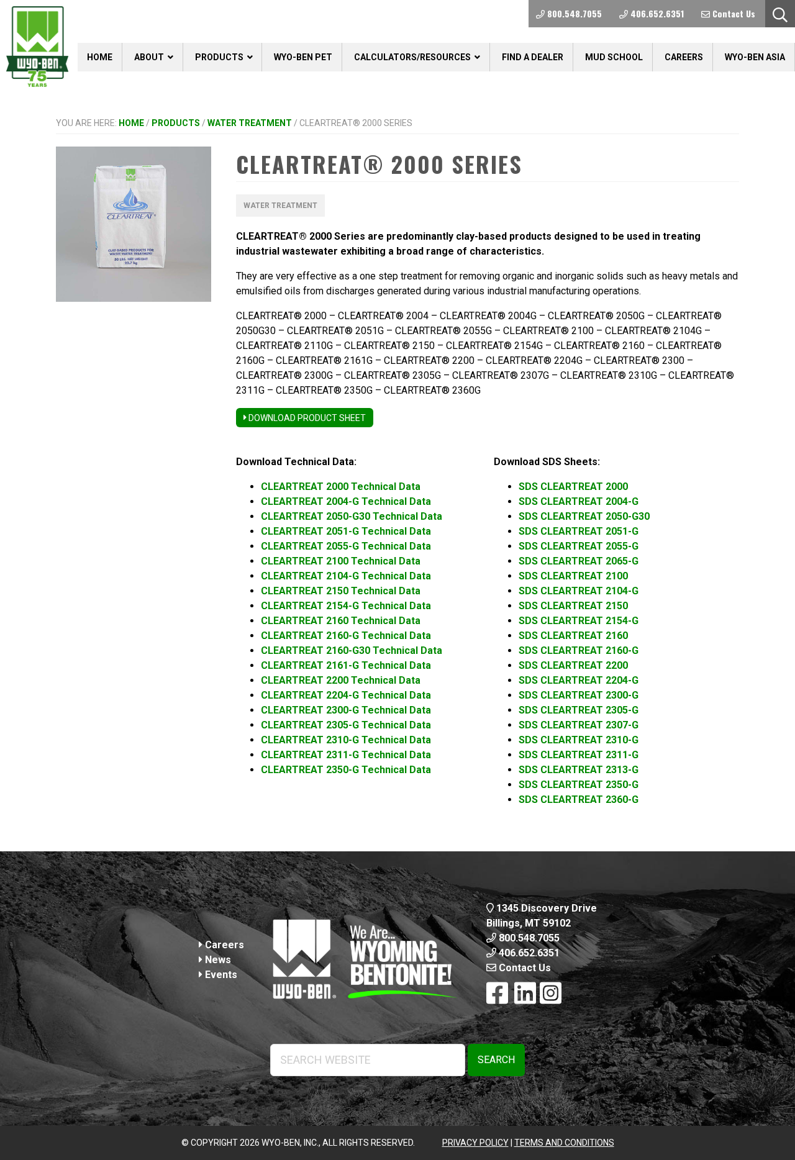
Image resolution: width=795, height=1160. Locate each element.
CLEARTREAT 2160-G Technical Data (346, 635)
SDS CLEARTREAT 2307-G (578, 725)
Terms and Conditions (564, 1143)
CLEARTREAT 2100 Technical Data (340, 561)
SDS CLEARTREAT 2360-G (578, 799)
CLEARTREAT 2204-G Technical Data (346, 695)
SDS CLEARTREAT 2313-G (578, 770)
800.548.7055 (528, 938)
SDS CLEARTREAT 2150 (573, 606)
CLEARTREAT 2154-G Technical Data (346, 606)
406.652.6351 (528, 953)
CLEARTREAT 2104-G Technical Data (346, 576)
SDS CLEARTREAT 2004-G (578, 501)
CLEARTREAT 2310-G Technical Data (346, 740)
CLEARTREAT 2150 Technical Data (340, 591)
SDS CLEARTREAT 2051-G (578, 531)
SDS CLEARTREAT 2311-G (578, 755)
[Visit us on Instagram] (550, 993)
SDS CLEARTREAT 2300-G (578, 695)
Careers (223, 945)
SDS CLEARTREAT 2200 (573, 665)
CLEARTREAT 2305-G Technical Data (346, 725)
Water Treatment (249, 123)
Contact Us (523, 968)
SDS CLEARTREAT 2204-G (578, 680)
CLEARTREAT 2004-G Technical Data (346, 501)
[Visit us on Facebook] (497, 993)
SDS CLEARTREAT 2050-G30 (584, 516)
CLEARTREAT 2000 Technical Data (340, 486)
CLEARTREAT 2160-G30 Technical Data (351, 650)
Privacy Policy (475, 1143)
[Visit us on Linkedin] (525, 993)
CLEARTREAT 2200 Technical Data (340, 680)
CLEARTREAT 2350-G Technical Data (346, 770)
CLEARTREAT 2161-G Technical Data (346, 665)
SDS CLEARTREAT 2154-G (578, 621)
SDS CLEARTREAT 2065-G (578, 561)
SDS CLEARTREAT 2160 (573, 635)
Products (176, 123)
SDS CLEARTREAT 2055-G (578, 546)
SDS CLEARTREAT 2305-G (578, 710)
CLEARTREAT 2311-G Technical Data (346, 755)
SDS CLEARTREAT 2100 (573, 576)
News (216, 960)
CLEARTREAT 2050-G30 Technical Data (351, 516)
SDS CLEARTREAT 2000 (573, 486)
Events (219, 975)
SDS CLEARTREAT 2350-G (578, 785)
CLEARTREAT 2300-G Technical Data (346, 710)
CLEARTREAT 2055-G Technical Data (346, 546)
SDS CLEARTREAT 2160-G (578, 650)
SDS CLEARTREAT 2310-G (578, 740)
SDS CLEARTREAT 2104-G (578, 591)
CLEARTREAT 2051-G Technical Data (346, 531)
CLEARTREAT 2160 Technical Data (340, 621)
